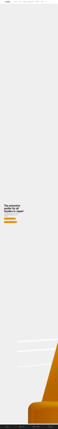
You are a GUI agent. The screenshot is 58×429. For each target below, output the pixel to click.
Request (50, 426)
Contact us (42, 1)
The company (37, 1)
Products (16, 1)
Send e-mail (23, 426)
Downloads (25, 1)
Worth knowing (30, 1)
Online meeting (37, 426)
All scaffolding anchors (9, 218)
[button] (53, 1)
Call (8, 426)
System (20, 1)
